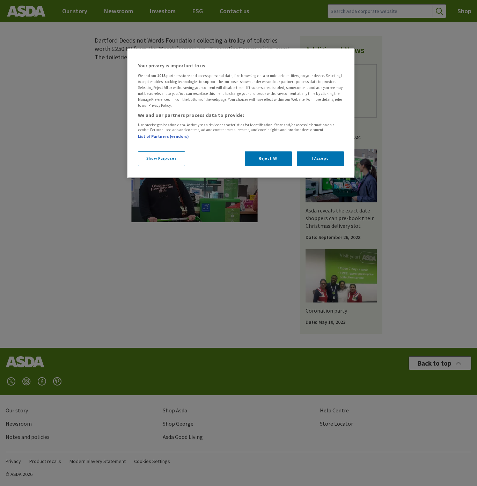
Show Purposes (161, 158)
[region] (240, 113)
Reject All (268, 158)
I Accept (320, 158)
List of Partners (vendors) (163, 136)
